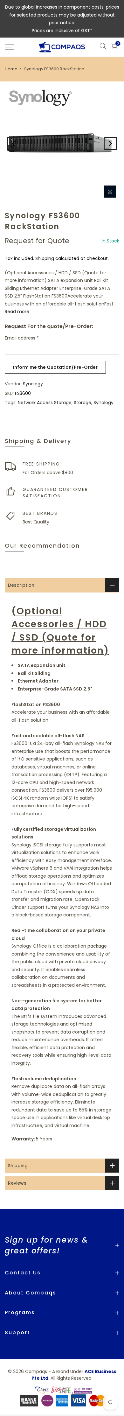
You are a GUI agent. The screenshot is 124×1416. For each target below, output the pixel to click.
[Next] (110, 143)
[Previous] (13, 143)
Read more (17, 311)
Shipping (44, 258)
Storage (82, 402)
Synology (33, 384)
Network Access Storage (45, 402)
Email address (22, 338)
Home (11, 69)
